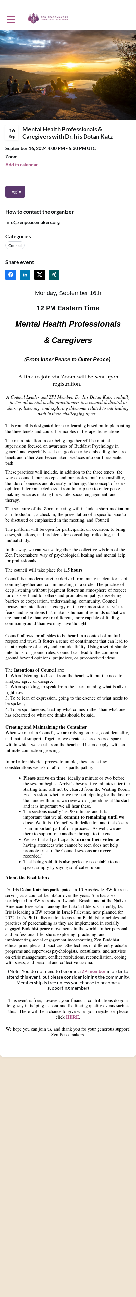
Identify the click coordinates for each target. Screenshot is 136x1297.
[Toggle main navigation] (10, 19)
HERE (72, 1016)
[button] (21, 164)
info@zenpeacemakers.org (32, 222)
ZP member (94, 971)
